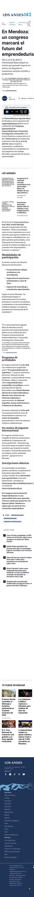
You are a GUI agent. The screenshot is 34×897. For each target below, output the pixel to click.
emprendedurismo (9, 123)
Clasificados (8, 846)
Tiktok (15, 774)
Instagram (10, 774)
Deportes (7, 809)
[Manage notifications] (29, 888)
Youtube (24, 774)
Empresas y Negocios (12, 23)
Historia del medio (10, 857)
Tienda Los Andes (10, 843)
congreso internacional (12, 521)
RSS (5, 854)
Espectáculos (8, 812)
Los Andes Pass (9, 840)
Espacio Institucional (11, 835)
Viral (5, 832)
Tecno (6, 829)
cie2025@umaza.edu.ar (12, 488)
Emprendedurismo (10, 518)
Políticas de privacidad (12, 852)
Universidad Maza (21, 222)
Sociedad (7, 804)
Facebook (5, 774)
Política (6, 798)
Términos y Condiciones (12, 849)
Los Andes (4, 23)
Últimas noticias (9, 795)
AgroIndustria (8, 826)
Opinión (7, 818)
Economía (7, 801)
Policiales (7, 806)
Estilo (6, 823)
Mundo (6, 815)
